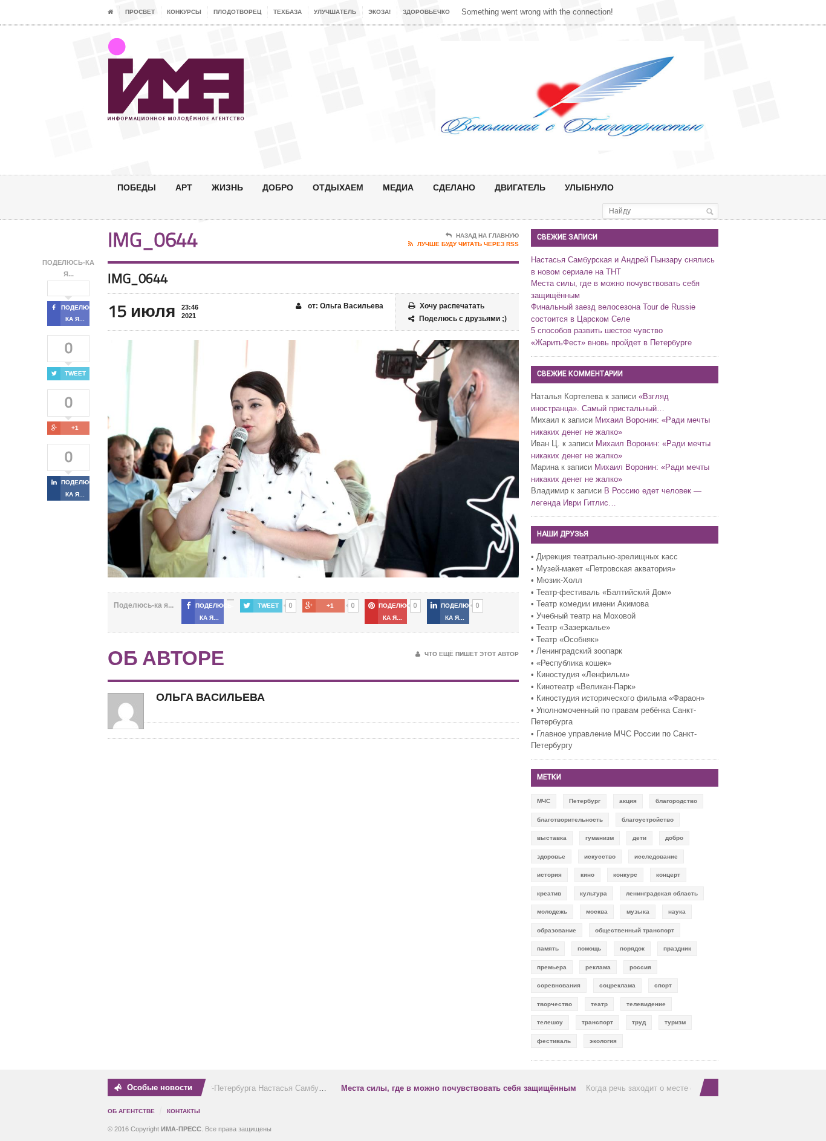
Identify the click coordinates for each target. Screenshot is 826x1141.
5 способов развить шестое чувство (597, 330)
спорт (663, 985)
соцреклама (617, 985)
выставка (552, 837)
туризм (675, 1022)
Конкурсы (184, 11)
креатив (549, 893)
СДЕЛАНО (454, 187)
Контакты (183, 1111)
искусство (600, 856)
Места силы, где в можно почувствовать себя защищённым (450, 1088)
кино (587, 874)
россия (640, 967)
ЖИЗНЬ (227, 187)
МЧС (543, 801)
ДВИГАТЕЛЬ (520, 187)
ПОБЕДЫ (136, 187)
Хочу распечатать (452, 306)
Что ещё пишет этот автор (471, 654)
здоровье (551, 856)
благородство (676, 801)
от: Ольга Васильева (344, 306)
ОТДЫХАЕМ (338, 187)
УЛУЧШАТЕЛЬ (335, 11)
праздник (677, 948)
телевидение (646, 1004)
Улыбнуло (589, 187)
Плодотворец (237, 11)
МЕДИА (398, 187)
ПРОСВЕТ (140, 11)
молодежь (552, 911)
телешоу (550, 1022)
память (548, 948)
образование (556, 930)
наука (677, 911)
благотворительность (570, 819)
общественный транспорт (634, 930)
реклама (598, 967)
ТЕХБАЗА (287, 11)
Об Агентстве (131, 1111)
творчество (554, 1004)
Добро (277, 187)
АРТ (183, 187)
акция (628, 801)
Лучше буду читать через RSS (468, 244)
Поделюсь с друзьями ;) (463, 318)
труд (639, 1022)
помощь (589, 948)
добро (674, 837)
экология (603, 1041)
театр (599, 1004)
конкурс (625, 874)
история (549, 874)
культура (593, 893)
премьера (552, 967)
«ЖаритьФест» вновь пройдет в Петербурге (611, 342)
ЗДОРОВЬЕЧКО (426, 11)
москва (597, 911)
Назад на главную (487, 235)
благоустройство (648, 819)
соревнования (558, 985)
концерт (668, 874)
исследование (656, 856)
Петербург (584, 801)
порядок (632, 948)
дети (639, 837)
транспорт (597, 1022)
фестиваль (554, 1041)
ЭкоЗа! (379, 11)
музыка (637, 911)
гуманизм (599, 837)
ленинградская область (662, 893)
